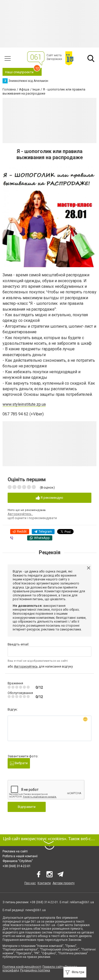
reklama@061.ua (82, 902)
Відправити (27, 807)
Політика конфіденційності (22, 967)
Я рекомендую (51, 498)
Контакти (44, 883)
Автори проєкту (64, 883)
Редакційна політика (35, 970)
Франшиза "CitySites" (18, 861)
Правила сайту (53, 967)
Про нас (30, 883)
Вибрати (21, 763)
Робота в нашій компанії (20, 856)
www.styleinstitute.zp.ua (24, 404)
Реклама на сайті (15, 851)
